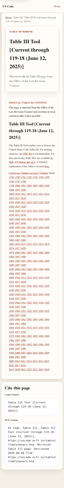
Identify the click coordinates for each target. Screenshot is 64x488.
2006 (11, 356)
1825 (47, 202)
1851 (23, 227)
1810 (17, 193)
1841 (23, 219)
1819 (11, 202)
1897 (17, 265)
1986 (11, 340)
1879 (11, 252)
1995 (47, 344)
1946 (11, 306)
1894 (41, 260)
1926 (11, 290)
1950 (17, 311)
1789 (11, 177)
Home (57, 6)
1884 (41, 252)
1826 (11, 206)
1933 (35, 294)
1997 (17, 348)
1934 (41, 294)
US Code (8, 6)
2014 (41, 361)
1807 (17, 189)
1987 (17, 340)
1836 (11, 214)
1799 (11, 185)
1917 (17, 281)
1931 (23, 294)
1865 (47, 235)
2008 (23, 356)
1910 (17, 277)
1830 (17, 210)
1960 (17, 319)
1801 (23, 185)
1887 (17, 256)
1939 (11, 302)
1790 (17, 177)
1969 (11, 327)
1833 (35, 210)
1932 (29, 294)
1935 (47, 294)
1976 (11, 331)
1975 (47, 327)
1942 (29, 302)
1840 (17, 219)
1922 (29, 285)
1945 (47, 302)
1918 (23, 281)
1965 (47, 319)
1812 (29, 193)
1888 (23, 256)
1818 (23, 198)
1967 (17, 323)
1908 (23, 273)
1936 (11, 298)
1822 (29, 202)
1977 (17, 331)
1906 (11, 273)
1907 (17, 273)
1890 (17, 260)
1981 (23, 336)
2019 (11, 369)
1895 (47, 260)
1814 (41, 193)
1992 (29, 344)
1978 (23, 331)
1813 (35, 193)
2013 (35, 361)
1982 (29, 336)
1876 (11, 248)
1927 (17, 290)
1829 (11, 210)
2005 (47, 352)
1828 (23, 206)
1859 (11, 235)
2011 (23, 361)
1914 (41, 277)
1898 (23, 265)
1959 (11, 319)
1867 (17, 240)
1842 (29, 219)
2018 (23, 365)
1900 (17, 269)
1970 (17, 327)
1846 (11, 223)
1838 (23, 214)
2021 (23, 369)
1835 (47, 210)
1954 (41, 311)
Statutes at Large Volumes (34, 173)
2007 (17, 356)
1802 (29, 185)
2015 (47, 361)
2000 (17, 352)
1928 (23, 290)
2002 (29, 352)
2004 (41, 352)
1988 (23, 340)
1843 (35, 219)
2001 (23, 352)
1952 (29, 311)
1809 (11, 193)
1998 (23, 348)
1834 (41, 210)
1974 (41, 327)
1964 (41, 319)
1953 (35, 311)
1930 (17, 294)
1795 (47, 177)
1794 (41, 177)
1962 (29, 319)
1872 (29, 244)
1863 (35, 235)
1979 (11, 336)
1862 (29, 235)
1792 (29, 177)
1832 (29, 210)
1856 (11, 231)
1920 (17, 285)
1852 (29, 227)
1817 (17, 198)
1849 (11, 227)
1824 (41, 202)
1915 (47, 277)
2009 (11, 361)
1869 (11, 244)
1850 (17, 227)
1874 (41, 244)
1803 (35, 185)
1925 (47, 285)
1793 (35, 177)
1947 (17, 306)
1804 (41, 185)
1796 (11, 181)
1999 (11, 352)
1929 (11, 294)
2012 (29, 361)
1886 (11, 256)
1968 (23, 323)
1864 (41, 235)
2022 (29, 369)
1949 (11, 311)
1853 (35, 227)
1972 (29, 327)
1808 (23, 189)
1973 (35, 327)
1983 (35, 336)
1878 (23, 248)
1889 (11, 260)
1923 (35, 285)
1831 (23, 210)
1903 (35, 269)
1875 (47, 244)
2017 (17, 365)
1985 (47, 336)
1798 (23, 181)
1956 (11, 315)
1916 (11, 281)
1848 (23, 223)
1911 (23, 277)
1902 (29, 269)
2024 (41, 369)
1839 (11, 219)
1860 (17, 235)
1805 (47, 185)
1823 (35, 202)
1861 (23, 235)
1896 (11, 265)
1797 (17, 181)
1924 (41, 285)
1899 (11, 269)
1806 (11, 189)
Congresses (15, 173)
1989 (11, 344)
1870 (17, 244)
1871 (23, 244)
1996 (11, 348)
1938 (23, 298)
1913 (35, 277)
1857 (17, 231)
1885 (47, 252)
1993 (35, 344)
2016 (11, 365)
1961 (23, 319)
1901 (23, 269)
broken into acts (27, 162)
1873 (35, 244)
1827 (17, 206)
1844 (41, 219)
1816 (11, 198)
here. (47, 166)
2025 (47, 369)
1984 (41, 336)
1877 (17, 248)
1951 (23, 311)
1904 (41, 269)
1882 (29, 252)
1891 (23, 260)
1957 (17, 315)
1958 (23, 315)
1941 (23, 302)
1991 (23, 344)
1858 (23, 231)
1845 (47, 219)
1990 (17, 344)
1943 (35, 302)
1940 (17, 302)
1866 (11, 240)
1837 (17, 214)
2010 (17, 361)
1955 (47, 311)
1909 (11, 277)
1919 (11, 285)
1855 (47, 227)
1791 (23, 177)
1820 (17, 202)
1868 (23, 240)
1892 (29, 260)
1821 (23, 202)
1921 (23, 285)
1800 (17, 185)
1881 (23, 252)
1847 (17, 223)
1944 (41, 302)
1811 (23, 193)
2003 (35, 352)
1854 (41, 227)
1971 (23, 327)
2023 (35, 369)
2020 (17, 369)
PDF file (27, 153)
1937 (17, 298)
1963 (35, 319)
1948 (23, 306)
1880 (17, 252)
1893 (35, 260)
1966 (11, 323)
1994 (41, 344)
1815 (47, 193)
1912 (29, 277)
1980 (17, 336)
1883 (35, 252)
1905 (47, 269)
